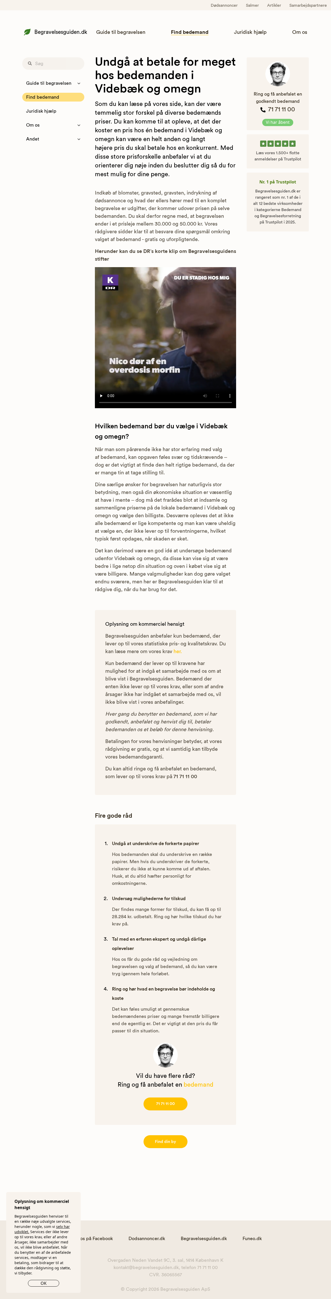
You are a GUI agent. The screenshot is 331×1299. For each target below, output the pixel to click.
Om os (299, 32)
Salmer (252, 5)
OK (44, 1283)
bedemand (198, 1085)
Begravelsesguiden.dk (60, 32)
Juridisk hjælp (250, 32)
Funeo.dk (252, 1238)
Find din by (165, 1142)
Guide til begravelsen (120, 32)
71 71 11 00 (165, 1104)
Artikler (274, 5)
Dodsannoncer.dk (147, 1238)
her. (178, 651)
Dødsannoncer (224, 5)
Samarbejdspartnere (308, 5)
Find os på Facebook (91, 1238)
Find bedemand (189, 32)
